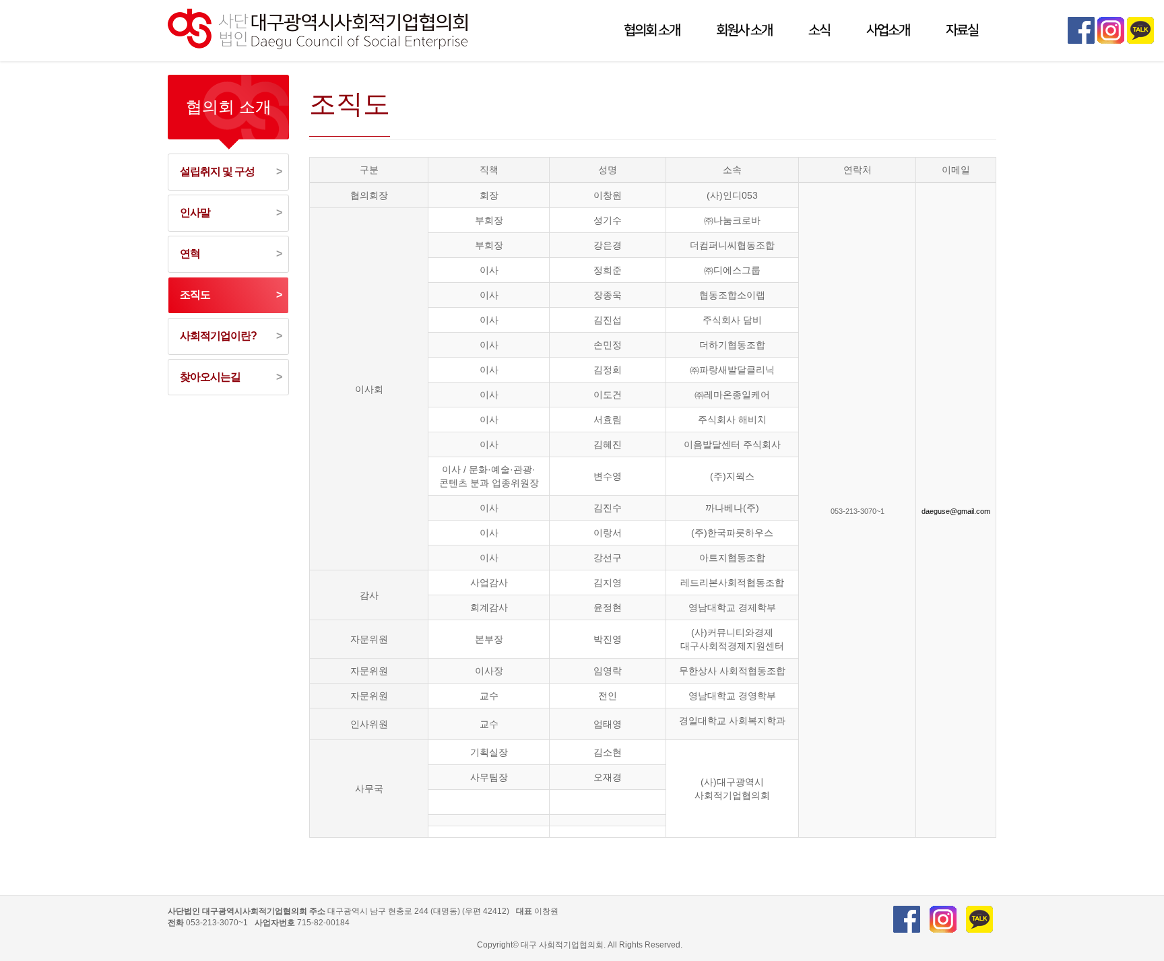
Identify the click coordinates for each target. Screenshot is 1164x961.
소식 (819, 30)
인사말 (195, 212)
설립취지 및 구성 (217, 171)
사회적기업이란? (218, 335)
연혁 (190, 253)
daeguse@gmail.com (956, 511)
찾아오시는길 (210, 377)
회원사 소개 (744, 30)
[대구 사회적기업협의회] (320, 26)
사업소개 (887, 30)
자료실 (962, 30)
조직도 (195, 294)
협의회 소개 (652, 30)
